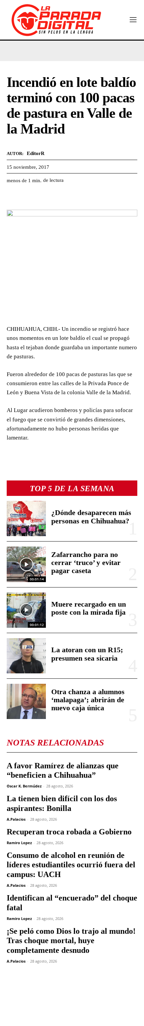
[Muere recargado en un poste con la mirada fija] (26, 610)
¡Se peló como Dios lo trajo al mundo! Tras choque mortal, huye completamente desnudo (71, 941)
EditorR (36, 153)
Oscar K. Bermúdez (24, 785)
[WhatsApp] (44, 197)
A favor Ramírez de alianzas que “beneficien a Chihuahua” (63, 770)
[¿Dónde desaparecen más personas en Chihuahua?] (26, 518)
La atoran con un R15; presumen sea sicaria (87, 654)
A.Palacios (16, 819)
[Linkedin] (59, 197)
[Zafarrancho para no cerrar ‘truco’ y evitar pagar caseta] (26, 564)
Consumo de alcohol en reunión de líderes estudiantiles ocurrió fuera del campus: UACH (71, 865)
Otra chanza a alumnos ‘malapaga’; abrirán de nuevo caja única (88, 699)
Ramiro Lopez (19, 842)
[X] (28, 197)
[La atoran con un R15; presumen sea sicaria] (26, 655)
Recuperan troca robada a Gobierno (69, 831)
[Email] (75, 197)
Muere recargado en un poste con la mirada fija (88, 608)
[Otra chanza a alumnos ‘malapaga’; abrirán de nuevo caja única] (26, 701)
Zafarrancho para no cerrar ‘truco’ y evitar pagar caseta (86, 562)
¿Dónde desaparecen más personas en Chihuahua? (91, 516)
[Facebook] (13, 197)
